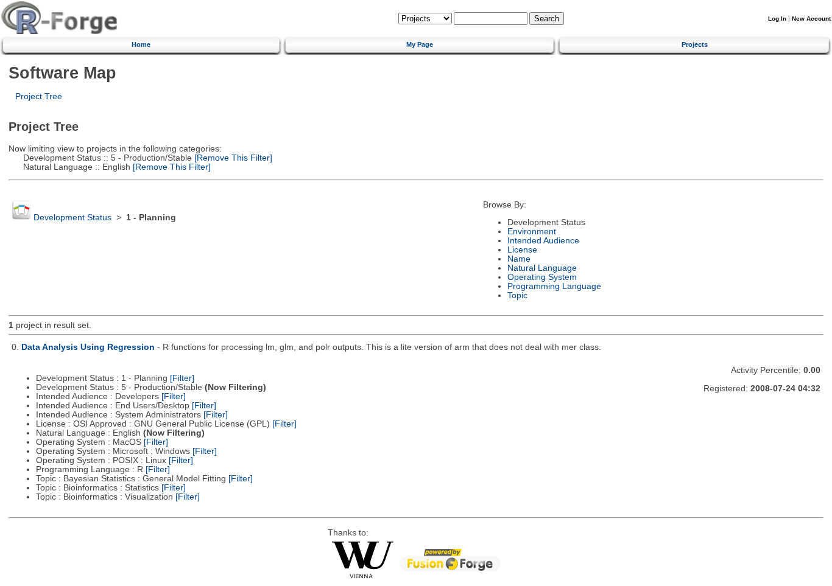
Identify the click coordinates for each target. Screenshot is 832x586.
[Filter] (182, 378)
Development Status (72, 217)
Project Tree (38, 96)
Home (141, 44)
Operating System (542, 277)
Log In (777, 18)
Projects (695, 44)
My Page (419, 44)
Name (519, 258)
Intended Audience (543, 240)
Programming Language (554, 286)
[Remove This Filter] (232, 157)
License (522, 249)
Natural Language (542, 268)
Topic (517, 295)
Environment (531, 231)
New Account (811, 18)
